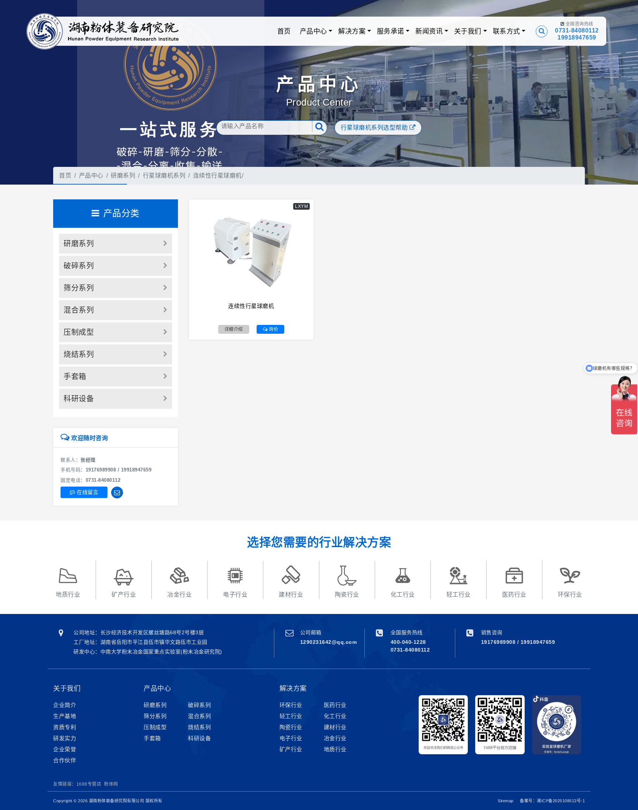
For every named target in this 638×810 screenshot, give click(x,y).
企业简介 (64, 705)
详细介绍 (233, 329)
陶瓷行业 (290, 727)
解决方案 (352, 31)
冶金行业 (335, 738)
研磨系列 (123, 175)
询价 (273, 329)
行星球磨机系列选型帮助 (375, 127)
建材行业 (335, 727)
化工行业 (335, 716)
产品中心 (313, 31)
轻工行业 (290, 716)
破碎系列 (79, 266)
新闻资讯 (429, 31)
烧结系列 (79, 354)
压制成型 (79, 332)
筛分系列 (79, 288)
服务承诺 (390, 31)
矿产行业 (290, 749)
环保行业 (290, 705)
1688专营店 (89, 784)
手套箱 (75, 377)
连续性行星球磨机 (217, 175)
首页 (284, 31)
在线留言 (87, 492)
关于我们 (467, 31)
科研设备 (79, 399)
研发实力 (64, 738)
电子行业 (290, 738)
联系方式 (506, 31)
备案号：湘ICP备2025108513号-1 (552, 801)
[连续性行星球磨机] (251, 251)
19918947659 (577, 37)
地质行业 (335, 749)
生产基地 (64, 716)
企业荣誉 (64, 749)
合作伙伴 (64, 760)
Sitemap (506, 801)
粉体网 (111, 784)
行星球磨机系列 (164, 175)
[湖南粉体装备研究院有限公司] (45, 31)
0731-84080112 (577, 30)
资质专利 (64, 727)
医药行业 (335, 705)
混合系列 (79, 310)
